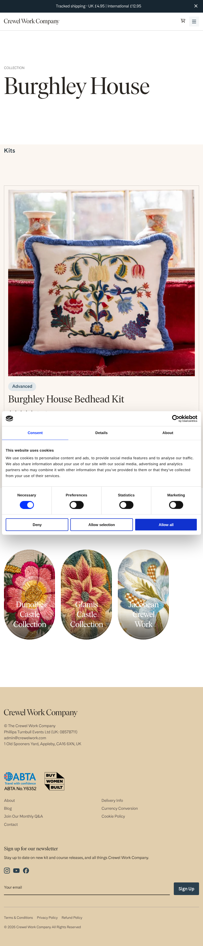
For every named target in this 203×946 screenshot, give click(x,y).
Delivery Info (112, 800)
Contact (11, 824)
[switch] (77, 505)
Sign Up (186, 888)
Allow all (166, 525)
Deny (37, 525)
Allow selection (101, 525)
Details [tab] (101, 433)
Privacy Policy (47, 918)
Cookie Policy (113, 816)
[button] (183, 21)
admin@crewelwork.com (25, 738)
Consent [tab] (35, 433)
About (9, 800)
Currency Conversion (120, 808)
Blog (8, 808)
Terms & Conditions (18, 918)
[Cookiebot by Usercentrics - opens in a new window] (175, 418)
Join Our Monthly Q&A (23, 816)
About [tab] (167, 433)
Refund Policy (72, 918)
